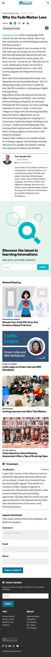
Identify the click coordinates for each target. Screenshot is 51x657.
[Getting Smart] (25, 2)
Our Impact (32, 628)
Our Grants (32, 622)
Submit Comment (13, 570)
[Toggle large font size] (49, 328)
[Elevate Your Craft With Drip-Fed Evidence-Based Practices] (25, 301)
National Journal (11, 34)
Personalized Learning (11, 28)
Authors (6, 625)
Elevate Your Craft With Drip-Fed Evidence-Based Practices (20, 324)
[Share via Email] (28, 23)
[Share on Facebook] (10, 23)
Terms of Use (8, 619)
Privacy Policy (8, 616)
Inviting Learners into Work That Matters (24, 411)
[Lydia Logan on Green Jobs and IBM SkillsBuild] (25, 346)
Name (5, 556)
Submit (43, 267)
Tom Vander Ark (10, 13)
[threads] (13, 646)
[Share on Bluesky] (23, 23)
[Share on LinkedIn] (15, 23)
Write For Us (7, 622)
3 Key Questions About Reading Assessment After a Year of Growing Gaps (25, 454)
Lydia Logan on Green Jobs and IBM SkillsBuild (21, 368)
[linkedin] (10, 646)
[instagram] (6, 646)
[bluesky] (17, 646)
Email (5, 544)
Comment (7, 527)
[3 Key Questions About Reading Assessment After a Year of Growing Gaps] (25, 432)
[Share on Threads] (19, 23)
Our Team (31, 625)
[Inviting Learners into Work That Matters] (25, 391)
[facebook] (3, 646)
